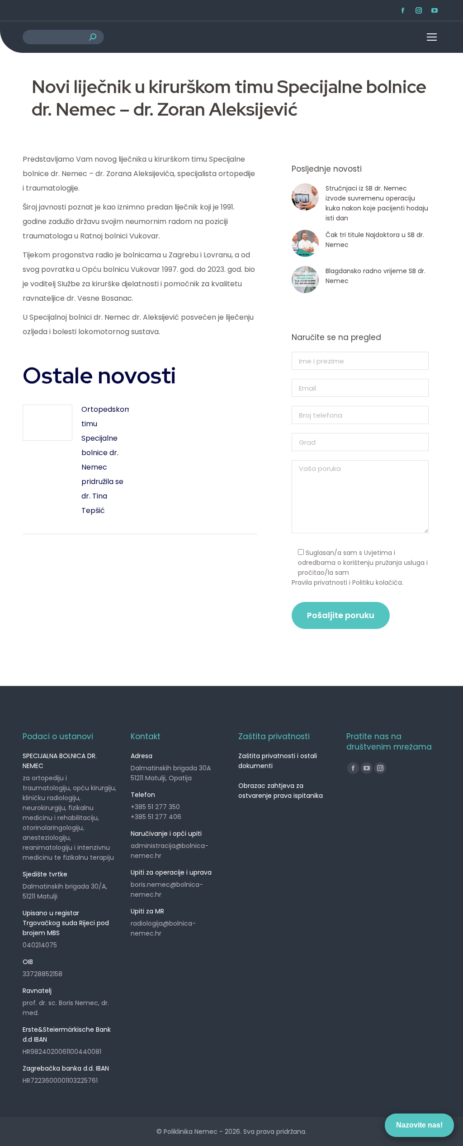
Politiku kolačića (377, 582)
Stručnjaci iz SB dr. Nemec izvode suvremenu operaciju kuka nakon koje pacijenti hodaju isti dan (377, 203)
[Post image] (47, 423)
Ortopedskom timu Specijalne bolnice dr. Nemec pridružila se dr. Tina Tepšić (106, 460)
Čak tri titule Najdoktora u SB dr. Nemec (375, 239)
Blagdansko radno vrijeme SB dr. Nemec (375, 275)
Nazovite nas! (419, 1125)
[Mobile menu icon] (424, 37)
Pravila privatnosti (319, 582)
